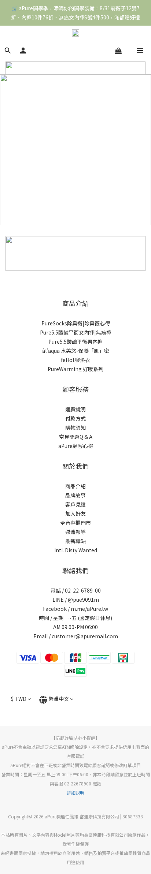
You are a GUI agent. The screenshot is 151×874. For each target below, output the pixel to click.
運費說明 (75, 409)
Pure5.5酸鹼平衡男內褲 (75, 341)
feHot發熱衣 (75, 359)
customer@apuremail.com (85, 636)
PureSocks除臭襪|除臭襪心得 (75, 323)
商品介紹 (75, 486)
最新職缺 (75, 541)
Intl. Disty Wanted (75, 550)
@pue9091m (83, 599)
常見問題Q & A (75, 436)
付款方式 (75, 418)
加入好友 (75, 513)
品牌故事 (75, 495)
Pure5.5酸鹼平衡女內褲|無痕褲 (75, 332)
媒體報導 (75, 531)
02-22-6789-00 (83, 590)
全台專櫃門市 (75, 522)
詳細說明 (75, 792)
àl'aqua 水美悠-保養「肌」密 (75, 350)
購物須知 (75, 427)
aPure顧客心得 (75, 445)
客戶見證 (75, 504)
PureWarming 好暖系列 (75, 369)
